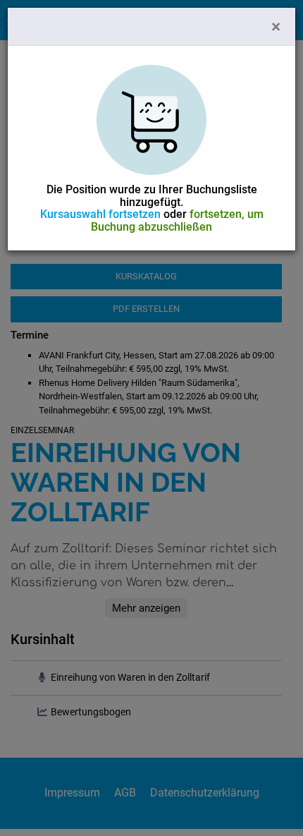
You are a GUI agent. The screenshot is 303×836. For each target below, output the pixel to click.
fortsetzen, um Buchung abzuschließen (177, 220)
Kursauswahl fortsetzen (100, 214)
